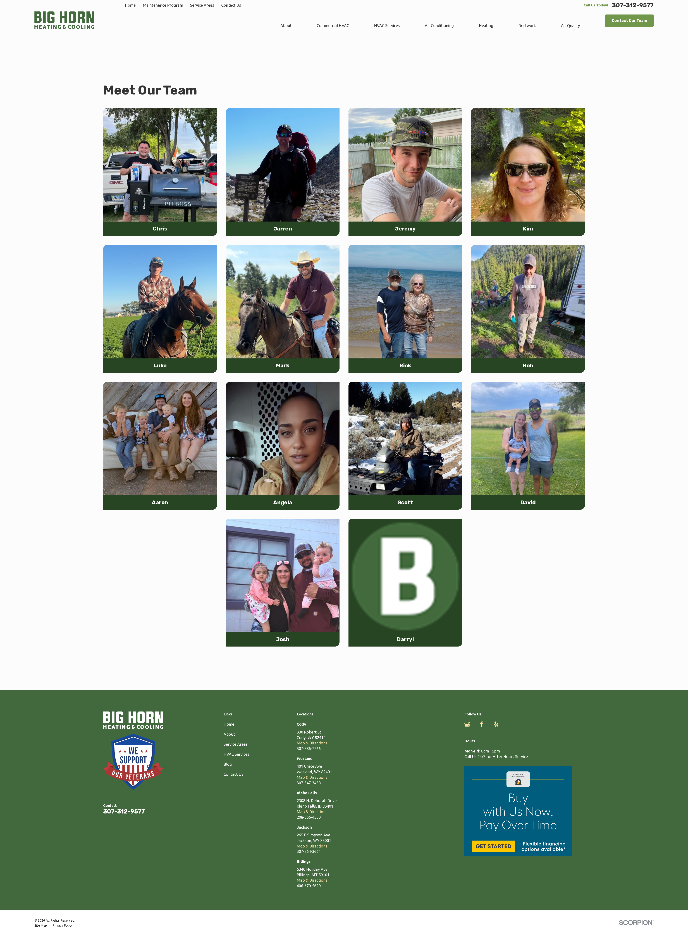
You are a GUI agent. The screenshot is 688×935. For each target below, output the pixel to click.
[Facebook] (481, 724)
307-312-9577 (633, 5)
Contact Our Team (629, 20)
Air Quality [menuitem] (570, 25)
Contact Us (231, 5)
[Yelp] (496, 724)
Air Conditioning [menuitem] (439, 25)
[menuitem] (40, 925)
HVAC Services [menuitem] (387, 25)
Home (130, 5)
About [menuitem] (286, 25)
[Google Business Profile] (467, 724)
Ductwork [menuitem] (527, 25)
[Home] (64, 20)
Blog (228, 764)
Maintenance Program (163, 5)
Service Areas (202, 5)
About (229, 734)
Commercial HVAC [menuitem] (333, 25)
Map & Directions (312, 743)
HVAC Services (236, 754)
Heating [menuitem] (486, 25)
